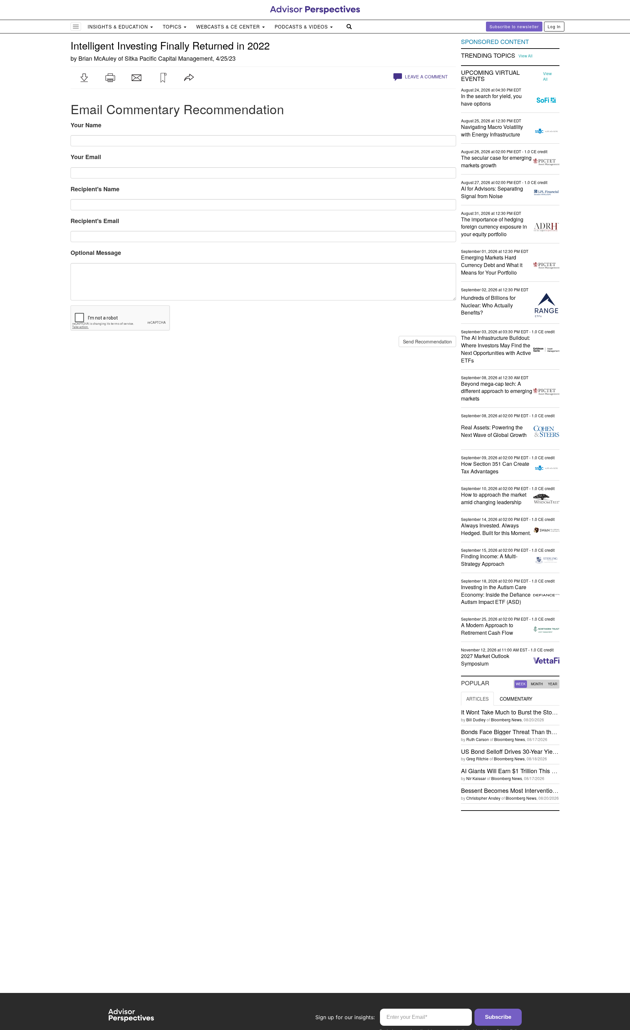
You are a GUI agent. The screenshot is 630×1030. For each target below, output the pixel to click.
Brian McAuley (97, 58)
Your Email (86, 157)
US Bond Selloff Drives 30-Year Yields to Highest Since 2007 (540, 751)
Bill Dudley (476, 719)
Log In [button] (554, 26)
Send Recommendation (427, 341)
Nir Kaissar (476, 778)
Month (537, 684)
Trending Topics (488, 55)
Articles (477, 698)
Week (521, 684)
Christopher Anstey (483, 798)
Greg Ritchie (477, 758)
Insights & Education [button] (119, 26)
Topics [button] (173, 26)
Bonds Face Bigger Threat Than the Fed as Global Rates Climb (544, 731)
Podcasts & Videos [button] (302, 26)
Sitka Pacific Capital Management (169, 58)
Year (552, 684)
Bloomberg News (506, 719)
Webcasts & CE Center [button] (229, 26)
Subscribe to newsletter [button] (514, 26)
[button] (84, 78)
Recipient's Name (95, 189)
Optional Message (96, 252)
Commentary (516, 698)
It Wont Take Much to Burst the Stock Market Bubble (529, 712)
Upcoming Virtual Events (490, 75)
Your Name (86, 125)
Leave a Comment (426, 76)
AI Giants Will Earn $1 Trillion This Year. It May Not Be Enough (542, 770)
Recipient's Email (95, 220)
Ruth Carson (477, 739)
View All (525, 55)
